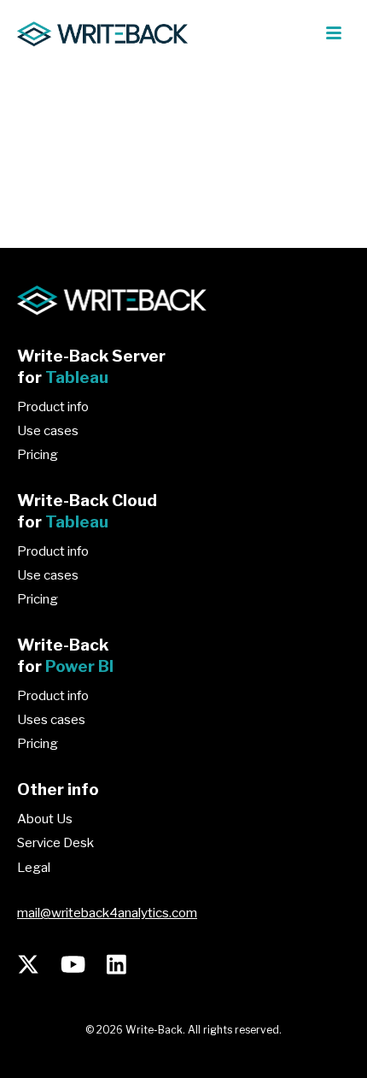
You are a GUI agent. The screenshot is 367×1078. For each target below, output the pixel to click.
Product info (53, 407)
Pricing (37, 454)
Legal (33, 867)
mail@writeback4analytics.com (107, 913)
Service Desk (55, 843)
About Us (45, 819)
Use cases (48, 431)
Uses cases (51, 720)
